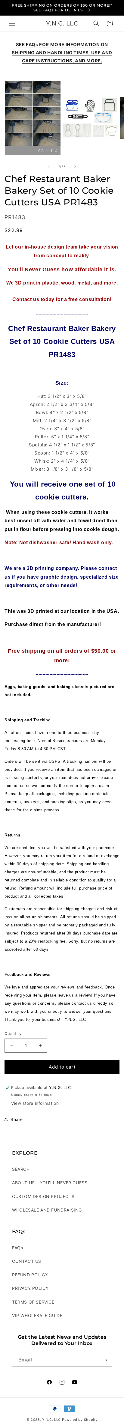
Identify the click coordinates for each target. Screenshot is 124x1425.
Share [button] (17, 1119)
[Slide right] (75, 166)
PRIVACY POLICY (30, 1288)
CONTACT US (26, 1261)
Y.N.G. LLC (51, 1420)
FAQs (17, 1247)
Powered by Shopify (80, 1420)
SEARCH (21, 1169)
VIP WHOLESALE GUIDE (37, 1315)
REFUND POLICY (30, 1274)
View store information (35, 1103)
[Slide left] (48, 166)
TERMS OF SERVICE (33, 1301)
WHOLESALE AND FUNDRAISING (47, 1209)
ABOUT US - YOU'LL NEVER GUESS (49, 1182)
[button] (12, 23)
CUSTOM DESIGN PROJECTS (43, 1196)
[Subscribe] (105, 1360)
